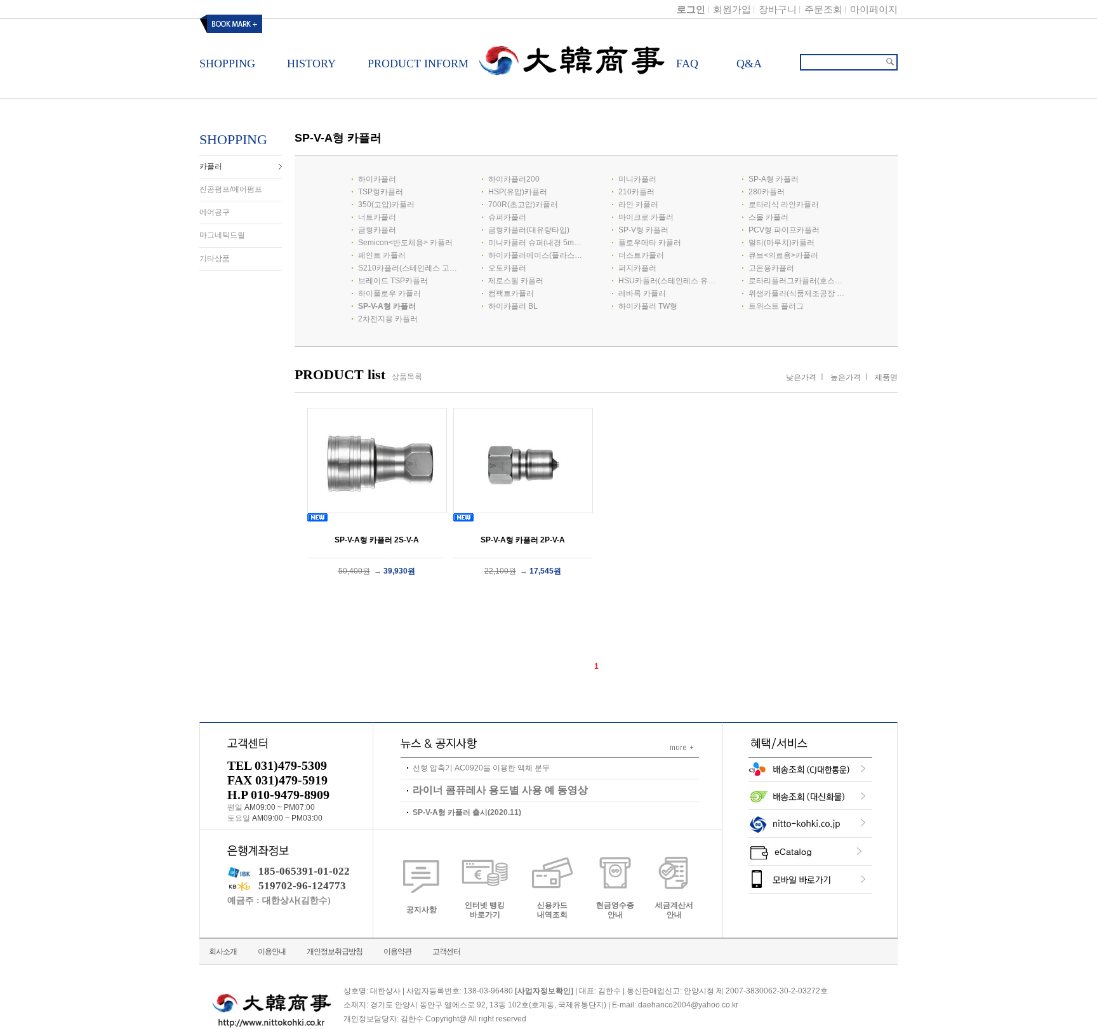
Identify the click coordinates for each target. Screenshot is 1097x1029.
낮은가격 (801, 377)
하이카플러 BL (513, 306)
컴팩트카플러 (511, 293)
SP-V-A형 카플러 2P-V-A (523, 539)
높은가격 (845, 377)
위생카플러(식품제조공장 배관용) (798, 293)
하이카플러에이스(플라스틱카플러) (537, 255)
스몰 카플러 (768, 217)
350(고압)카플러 (386, 204)
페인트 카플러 (382, 255)
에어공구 (214, 212)
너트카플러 (377, 217)
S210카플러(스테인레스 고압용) (407, 268)
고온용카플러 (771, 268)
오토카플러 (507, 268)
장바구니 (778, 9)
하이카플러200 (514, 179)
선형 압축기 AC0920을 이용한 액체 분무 (481, 767)
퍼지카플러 (637, 268)
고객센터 (446, 951)
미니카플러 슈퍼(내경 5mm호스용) (537, 242)
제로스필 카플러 (515, 280)
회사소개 (223, 951)
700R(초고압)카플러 (523, 204)
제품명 (886, 377)
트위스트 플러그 (776, 306)
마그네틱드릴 (222, 235)
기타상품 (214, 258)
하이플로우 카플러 (389, 293)
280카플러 (766, 191)
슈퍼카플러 (507, 217)
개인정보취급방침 (334, 951)
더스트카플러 (641, 255)
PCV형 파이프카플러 (784, 229)
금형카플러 (377, 229)
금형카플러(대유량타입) (528, 229)
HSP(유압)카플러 (517, 191)
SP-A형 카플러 (773, 179)
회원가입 (732, 9)
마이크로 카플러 (646, 217)
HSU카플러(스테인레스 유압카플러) (667, 280)
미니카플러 (637, 179)
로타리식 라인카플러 (783, 204)
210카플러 (636, 191)
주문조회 (823, 9)
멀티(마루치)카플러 (781, 242)
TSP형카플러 (380, 191)
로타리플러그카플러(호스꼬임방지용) (798, 280)
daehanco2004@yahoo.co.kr (688, 1004)
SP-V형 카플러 (643, 229)
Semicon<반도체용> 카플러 (405, 242)
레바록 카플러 (642, 293)
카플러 (210, 166)
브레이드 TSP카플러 (393, 280)
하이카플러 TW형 (647, 306)
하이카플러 (377, 179)
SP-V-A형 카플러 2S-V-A (377, 539)
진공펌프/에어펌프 (230, 189)
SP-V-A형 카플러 (387, 306)
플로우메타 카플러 (649, 242)
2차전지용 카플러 (388, 318)
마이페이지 (874, 9)
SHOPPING (233, 139)
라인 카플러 (638, 204)
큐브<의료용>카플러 (783, 255)
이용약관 (397, 951)
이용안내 (272, 951)
